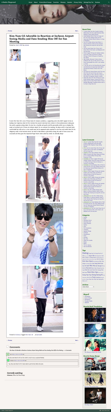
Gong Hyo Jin (91, 253)
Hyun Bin (92, 255)
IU (95, 255)
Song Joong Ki (97, 275)
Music (85, 235)
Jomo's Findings (88, 298)
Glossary (62, 2)
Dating (85, 253)
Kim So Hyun (100, 259)
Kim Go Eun (89, 259)
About (36, 2)
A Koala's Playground (9, 2)
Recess (85, 243)
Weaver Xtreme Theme (105, 410)
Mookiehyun (87, 299)
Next (77, 30)
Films (85, 226)
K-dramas (18, 335)
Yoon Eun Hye (92, 279)
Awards (85, 217)
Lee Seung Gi (99, 266)
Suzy (94, 277)
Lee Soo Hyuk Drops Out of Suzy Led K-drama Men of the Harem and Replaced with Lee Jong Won (94, 50)
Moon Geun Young (95, 268)
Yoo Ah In (84, 279)
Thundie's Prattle (88, 301)
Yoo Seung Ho (99, 279)
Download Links (87, 222)
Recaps (85, 242)
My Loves (86, 238)
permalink (39, 335)
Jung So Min (84, 259)
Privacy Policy (78, 2)
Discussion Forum (88, 220)
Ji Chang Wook (92, 257)
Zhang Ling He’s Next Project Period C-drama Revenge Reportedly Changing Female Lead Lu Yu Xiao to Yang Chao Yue (94, 82)
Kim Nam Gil (29, 335)
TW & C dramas (87, 245)
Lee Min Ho (91, 266)
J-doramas (86, 229)
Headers (69, 2)
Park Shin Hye (92, 272)
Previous (9, 30)
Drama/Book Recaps (45, 2)
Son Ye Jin (89, 277)
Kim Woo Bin (96, 261)
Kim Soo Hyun (87, 261)
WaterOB (87, 302)
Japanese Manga (87, 231)
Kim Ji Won (94, 259)
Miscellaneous (87, 234)
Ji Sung (97, 257)
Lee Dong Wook (88, 263)
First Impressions (87, 228)
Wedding (98, 277)
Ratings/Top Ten (88, 2)
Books (85, 218)
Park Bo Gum (88, 270)
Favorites (56, 2)
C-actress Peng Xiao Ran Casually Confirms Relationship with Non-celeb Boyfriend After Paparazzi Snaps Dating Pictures (94, 33)
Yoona (87, 279)
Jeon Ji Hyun (85, 257)
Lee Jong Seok (96, 263)
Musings (85, 237)
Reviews (97, 2)
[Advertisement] (93, 112)
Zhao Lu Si (84, 280)
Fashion (85, 225)
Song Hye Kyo (87, 275)
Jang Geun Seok (100, 255)
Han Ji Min (86, 255)
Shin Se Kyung (100, 272)
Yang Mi (102, 277)
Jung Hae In (101, 257)
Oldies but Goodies (88, 240)
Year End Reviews (88, 246)
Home (30, 2)
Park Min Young (97, 270)
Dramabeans (87, 296)
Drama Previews (87, 223)
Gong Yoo (97, 253)
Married (88, 268)
